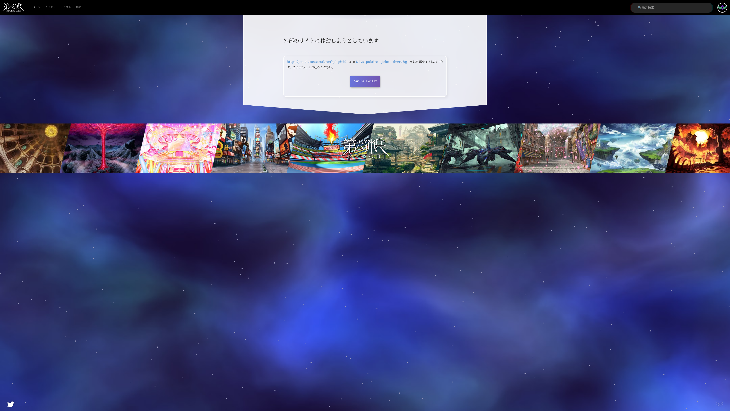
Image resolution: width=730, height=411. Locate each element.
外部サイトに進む (365, 81)
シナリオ (50, 7)
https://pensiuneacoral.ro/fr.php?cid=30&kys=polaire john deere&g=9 (350, 62)
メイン (37, 7)
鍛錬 (78, 7)
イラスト (65, 7)
